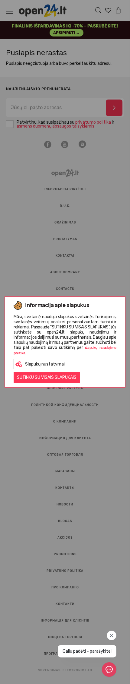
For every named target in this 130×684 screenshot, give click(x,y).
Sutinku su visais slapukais (46, 377)
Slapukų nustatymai (45, 364)
